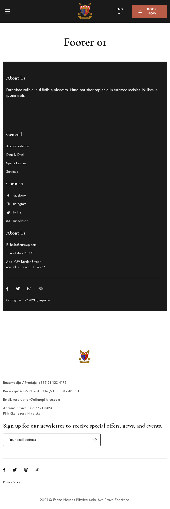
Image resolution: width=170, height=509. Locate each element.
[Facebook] (7, 289)
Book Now (152, 11)
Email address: (52, 440)
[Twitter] (18, 289)
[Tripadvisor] (41, 289)
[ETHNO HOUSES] (85, 11)
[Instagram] (29, 289)
